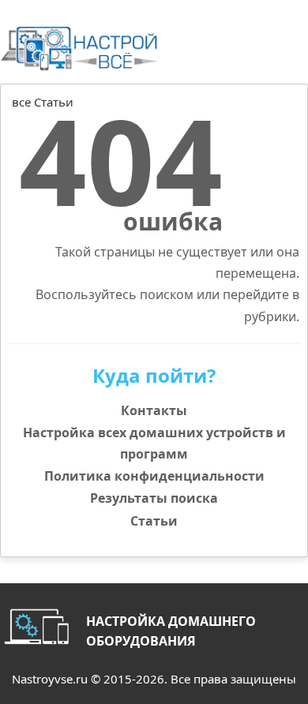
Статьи (154, 521)
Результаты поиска (154, 498)
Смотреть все (265, 119)
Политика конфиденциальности (154, 476)
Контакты (154, 410)
